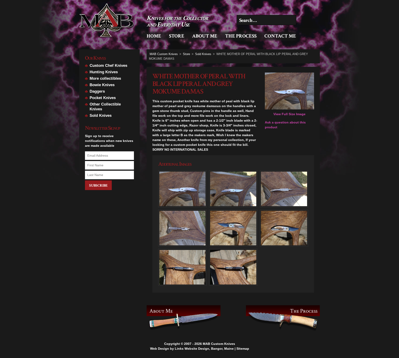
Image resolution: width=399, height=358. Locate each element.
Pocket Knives (103, 98)
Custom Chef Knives (108, 65)
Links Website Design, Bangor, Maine (204, 348)
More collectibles (105, 78)
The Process (241, 36)
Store (176, 36)
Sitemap (242, 348)
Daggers (97, 91)
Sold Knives (101, 115)
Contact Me (280, 36)
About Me (204, 36)
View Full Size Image (289, 114)
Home (154, 36)
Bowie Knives (102, 85)
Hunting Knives (104, 72)
